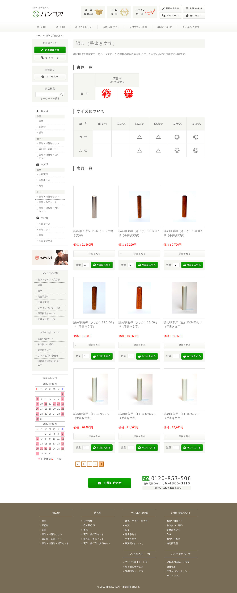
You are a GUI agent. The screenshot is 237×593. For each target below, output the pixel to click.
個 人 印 (41, 27)
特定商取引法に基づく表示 (49, 363)
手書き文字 (43, 302)
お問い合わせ (173, 539)
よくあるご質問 (190, 27)
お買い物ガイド (111, 27)
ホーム (39, 35)
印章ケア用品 (45, 241)
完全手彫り (43, 296)
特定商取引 (172, 543)
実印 (41, 121)
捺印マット (44, 229)
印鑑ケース (44, 224)
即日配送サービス (47, 313)
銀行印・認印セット (49, 149)
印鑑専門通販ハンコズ (178, 562)
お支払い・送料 (138, 27)
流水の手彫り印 (83, 27)
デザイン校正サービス (49, 308)
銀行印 (42, 126)
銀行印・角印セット (93, 539)
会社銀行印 (44, 180)
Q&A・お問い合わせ (48, 355)
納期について (164, 27)
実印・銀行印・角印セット (49, 210)
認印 (41, 132)
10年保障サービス (134, 571)
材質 (40, 285)
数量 (78, 264)
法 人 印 (60, 27)
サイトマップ (173, 575)
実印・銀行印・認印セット (49, 156)
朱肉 (41, 235)
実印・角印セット (48, 202)
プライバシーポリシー (178, 571)
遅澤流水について (134, 543)
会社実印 (43, 174)
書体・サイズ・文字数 (49, 279)
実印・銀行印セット (49, 143)
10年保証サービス (47, 319)
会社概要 (171, 566)
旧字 (40, 291)
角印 (41, 185)
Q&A (169, 534)
